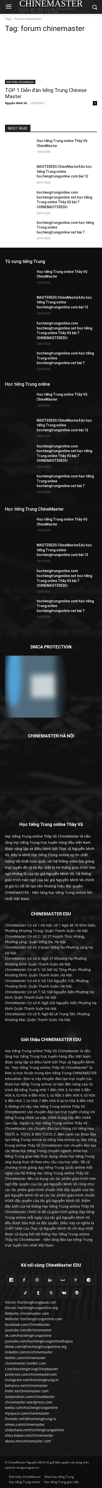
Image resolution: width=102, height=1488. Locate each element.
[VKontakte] (64, 1293)
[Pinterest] (75, 1280)
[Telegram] (88, 1280)
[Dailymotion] (11, 1280)
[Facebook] (24, 1280)
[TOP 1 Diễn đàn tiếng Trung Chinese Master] (51, 61)
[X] (51, 1293)
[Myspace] (62, 1280)
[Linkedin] (50, 1280)
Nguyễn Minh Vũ (16, 103)
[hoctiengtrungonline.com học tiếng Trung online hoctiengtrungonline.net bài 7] (19, 230)
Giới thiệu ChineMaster (20, 82)
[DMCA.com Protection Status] (36, 716)
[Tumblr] (38, 1293)
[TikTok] (25, 1293)
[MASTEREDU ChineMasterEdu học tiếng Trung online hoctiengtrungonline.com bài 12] (19, 174)
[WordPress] (77, 1293)
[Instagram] (37, 1280)
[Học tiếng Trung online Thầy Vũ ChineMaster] (19, 148)
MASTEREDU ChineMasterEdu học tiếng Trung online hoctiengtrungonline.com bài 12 (64, 171)
